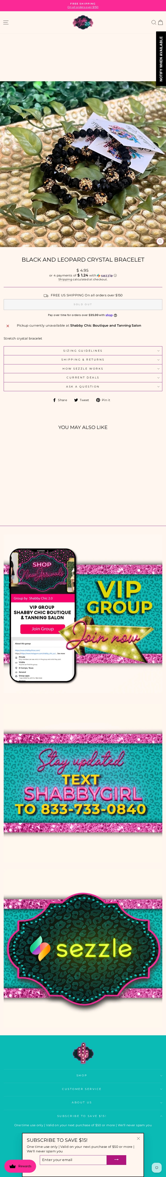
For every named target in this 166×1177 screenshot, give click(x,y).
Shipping (65, 279)
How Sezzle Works (83, 368)
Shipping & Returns (83, 359)
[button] (83, 275)
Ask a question (83, 386)
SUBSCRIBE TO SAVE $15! (82, 1116)
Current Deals (83, 377)
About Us (82, 1102)
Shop (82, 1075)
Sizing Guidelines (83, 350)
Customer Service (82, 1089)
